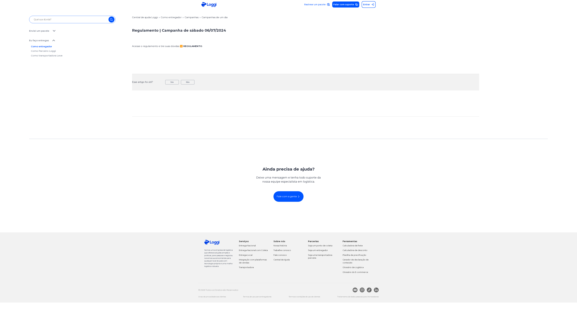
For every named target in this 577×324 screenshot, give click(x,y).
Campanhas (191, 17)
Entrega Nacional (247, 245)
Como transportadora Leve (47, 55)
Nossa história (280, 245)
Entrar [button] (366, 4)
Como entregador (41, 46)
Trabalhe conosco (282, 250)
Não (187, 82)
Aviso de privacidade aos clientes (212, 297)
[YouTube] (355, 290)
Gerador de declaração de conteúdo (356, 261)
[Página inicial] (208, 4)
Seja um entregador (318, 250)
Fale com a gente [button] (287, 196)
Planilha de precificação (354, 255)
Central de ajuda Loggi (145, 17)
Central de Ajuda (281, 259)
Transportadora (246, 267)
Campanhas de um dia (214, 17)
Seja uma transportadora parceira (320, 256)
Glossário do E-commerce (355, 272)
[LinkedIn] (376, 290)
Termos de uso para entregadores (257, 297)
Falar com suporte (343, 4)
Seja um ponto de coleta (320, 245)
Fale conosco (280, 255)
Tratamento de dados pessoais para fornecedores (358, 297)
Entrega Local (245, 255)
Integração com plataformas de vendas (253, 261)
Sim (172, 82)
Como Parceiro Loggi (43, 51)
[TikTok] (369, 290)
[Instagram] (362, 290)
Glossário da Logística (353, 267)
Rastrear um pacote (315, 4)
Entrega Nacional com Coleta (253, 250)
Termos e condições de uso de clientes (304, 297)
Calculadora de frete (353, 245)
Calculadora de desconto (355, 250)
